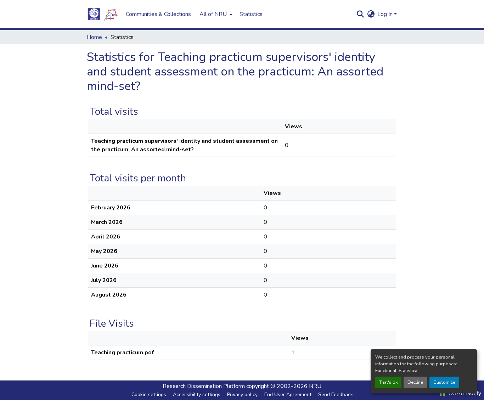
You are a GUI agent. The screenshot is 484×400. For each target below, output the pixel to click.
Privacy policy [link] (242, 394)
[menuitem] (215, 14)
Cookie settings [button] (148, 394)
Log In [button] (385, 14)
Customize (444, 382)
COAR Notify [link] (464, 393)
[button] (103, 14)
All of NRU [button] (213, 14)
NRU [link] (315, 386)
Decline (415, 382)
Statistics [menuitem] (251, 14)
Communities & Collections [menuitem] (158, 14)
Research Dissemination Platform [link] (204, 386)
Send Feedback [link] (335, 394)
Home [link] (94, 37)
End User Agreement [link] (287, 394)
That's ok (388, 382)
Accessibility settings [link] (196, 394)
